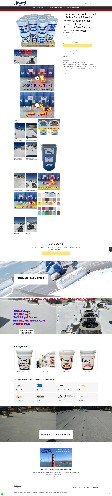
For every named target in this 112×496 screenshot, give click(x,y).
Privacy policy (41, 492)
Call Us (63, 253)
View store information (70, 53)
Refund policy (35, 492)
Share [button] (66, 73)
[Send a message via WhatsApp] (2, 493)
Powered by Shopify (27, 492)
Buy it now (77, 45)
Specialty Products (65, 371)
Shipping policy (56, 492)
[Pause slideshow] (60, 443)
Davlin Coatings (20, 492)
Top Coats (87, 371)
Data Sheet (66, 60)
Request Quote (48, 253)
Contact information (64, 492)
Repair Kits (45, 371)
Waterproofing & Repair (23, 371)
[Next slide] (58, 335)
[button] (90, 3)
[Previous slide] (53, 335)
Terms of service (49, 492)
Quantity (65, 35)
